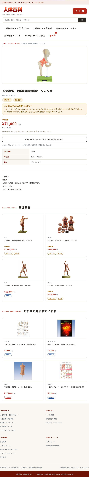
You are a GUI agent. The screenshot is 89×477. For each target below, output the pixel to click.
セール (53, 35)
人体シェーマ (50, 442)
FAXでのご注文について (54, 423)
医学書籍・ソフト (12, 35)
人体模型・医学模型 (42, 28)
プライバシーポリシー (7, 453)
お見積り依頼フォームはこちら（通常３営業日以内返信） (44, 139)
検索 (82, 20)
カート (79, 11)
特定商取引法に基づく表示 (9, 449)
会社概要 (3, 442)
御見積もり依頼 (51, 419)
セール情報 (50, 415)
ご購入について (5, 445)
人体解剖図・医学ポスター (16, 28)
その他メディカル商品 (35, 35)
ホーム (4, 43)
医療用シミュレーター (66, 28)
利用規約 (3, 457)
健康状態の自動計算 (53, 445)
